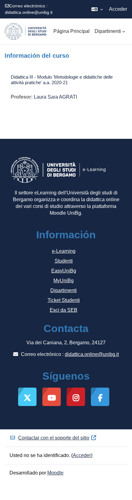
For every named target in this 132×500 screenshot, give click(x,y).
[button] (97, 9)
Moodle (55, 472)
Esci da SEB (63, 310)
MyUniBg (63, 280)
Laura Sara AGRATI (55, 97)
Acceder (118, 9)
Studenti (64, 261)
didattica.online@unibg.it (28, 12)
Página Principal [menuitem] (71, 31)
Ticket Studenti (64, 300)
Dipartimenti (63, 290)
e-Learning (64, 251)
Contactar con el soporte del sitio (53, 437)
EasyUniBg (63, 270)
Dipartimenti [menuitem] (108, 31)
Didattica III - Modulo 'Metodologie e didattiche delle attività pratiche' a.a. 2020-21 (62, 79)
